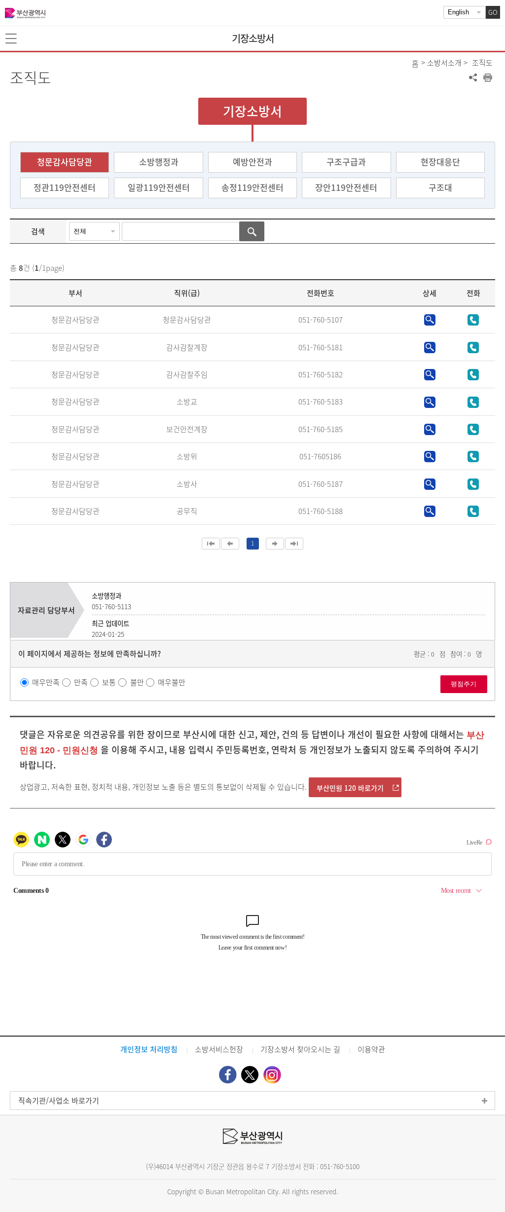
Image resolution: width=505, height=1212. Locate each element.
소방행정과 (159, 161)
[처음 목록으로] (211, 544)
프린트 (487, 77)
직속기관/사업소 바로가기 (58, 1100)
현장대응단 (440, 161)
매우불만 (171, 682)
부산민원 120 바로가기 (350, 788)
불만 (137, 682)
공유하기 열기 (473, 77)
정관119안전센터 (65, 187)
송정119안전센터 (252, 187)
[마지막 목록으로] (294, 544)
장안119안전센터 (346, 187)
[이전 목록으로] (230, 544)
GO (493, 12)
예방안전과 (252, 161)
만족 (81, 682)
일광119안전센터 (159, 187)
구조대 (440, 187)
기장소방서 (253, 38)
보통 (109, 682)
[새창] (228, 1074)
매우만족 (46, 682)
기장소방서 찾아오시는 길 (300, 1049)
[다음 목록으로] (275, 544)
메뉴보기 (11, 39)
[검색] (251, 231)
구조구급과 (346, 161)
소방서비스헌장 (219, 1049)
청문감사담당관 (64, 161)
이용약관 (371, 1049)
